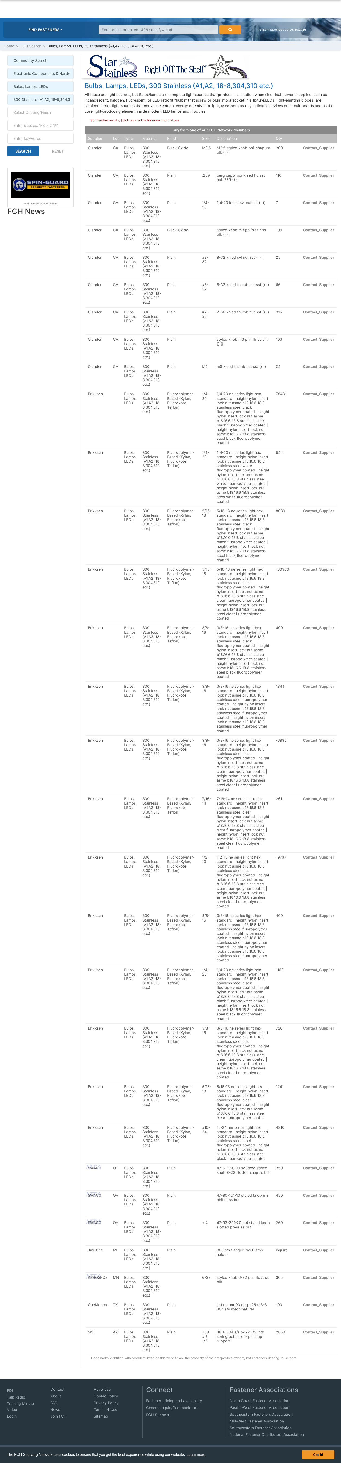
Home (9, 46)
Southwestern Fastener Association (261, 1427)
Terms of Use (105, 1409)
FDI (10, 1390)
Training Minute (20, 1403)
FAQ (53, 1402)
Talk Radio (16, 1397)
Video (12, 1409)
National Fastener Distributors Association (267, 1434)
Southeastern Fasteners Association (261, 1414)
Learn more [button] (196, 1455)
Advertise (102, 1389)
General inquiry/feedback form (173, 1407)
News (55, 1409)
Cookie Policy (106, 1396)
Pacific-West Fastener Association (259, 1407)
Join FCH (58, 1416)
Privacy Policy (106, 1402)
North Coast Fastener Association (259, 1400)
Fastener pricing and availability (174, 1400)
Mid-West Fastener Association (257, 1421)
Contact (57, 1389)
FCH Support (157, 1414)
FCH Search (30, 46)
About (55, 1396)
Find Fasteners (43, 29)
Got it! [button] (318, 1455)
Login (12, 1416)
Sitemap (101, 1416)
